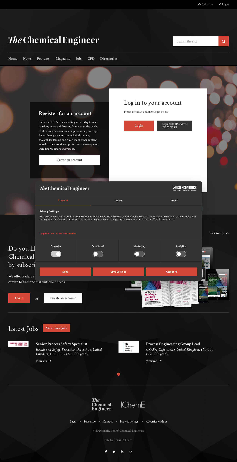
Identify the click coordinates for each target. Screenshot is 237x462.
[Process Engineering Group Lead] (128, 347)
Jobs (79, 59)
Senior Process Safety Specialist (62, 344)
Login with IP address (174, 125)
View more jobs (56, 328)
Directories (108, 59)
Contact (108, 422)
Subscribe (207, 4)
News (27, 59)
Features (43, 59)
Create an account (69, 159)
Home (12, 59)
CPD (91, 59)
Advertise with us (156, 422)
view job (41, 361)
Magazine (63, 59)
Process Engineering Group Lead (173, 344)
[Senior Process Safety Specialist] (18, 344)
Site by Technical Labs (118, 440)
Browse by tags (129, 422)
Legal (73, 422)
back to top (216, 233)
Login (225, 4)
